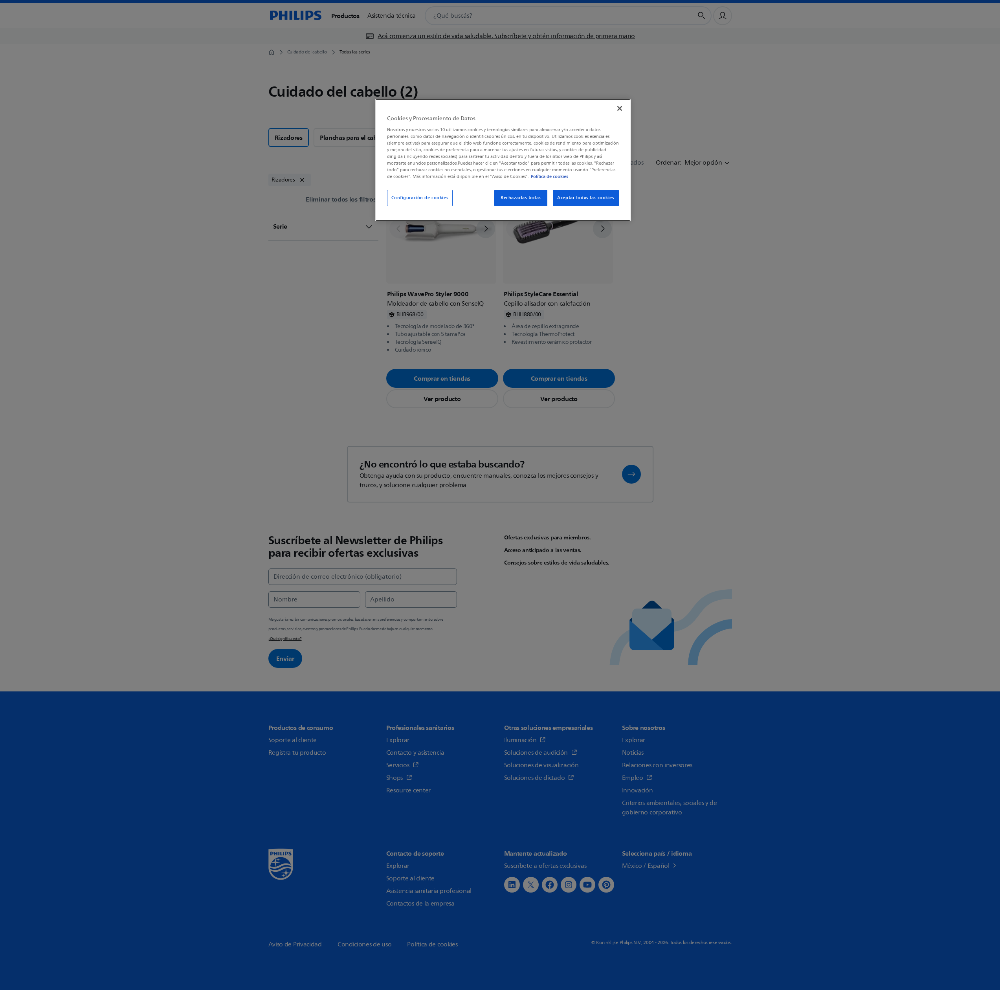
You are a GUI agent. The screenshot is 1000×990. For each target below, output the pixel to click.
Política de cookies (549, 176)
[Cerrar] (619, 108)
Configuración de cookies (420, 198)
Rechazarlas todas (521, 198)
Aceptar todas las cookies (585, 198)
